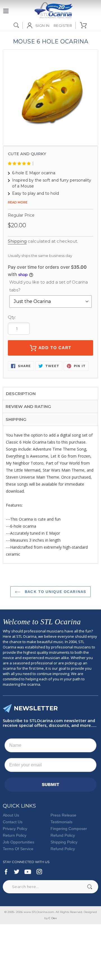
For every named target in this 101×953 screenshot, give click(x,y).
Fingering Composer (68, 828)
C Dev (53, 918)
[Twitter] (16, 872)
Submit (89, 886)
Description (21, 393)
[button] (20, 163)
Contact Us (12, 822)
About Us (11, 815)
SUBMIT (50, 784)
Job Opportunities (18, 842)
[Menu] (6, 8)
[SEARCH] (16, 25)
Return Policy (14, 835)
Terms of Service (18, 849)
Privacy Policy (15, 828)
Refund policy (62, 849)
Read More (17, 202)
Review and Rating (28, 406)
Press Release (63, 815)
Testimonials (61, 822)
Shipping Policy (63, 842)
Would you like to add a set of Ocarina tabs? (48, 286)
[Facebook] (6, 872)
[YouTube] (27, 872)
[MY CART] (84, 25)
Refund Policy (62, 835)
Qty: (12, 317)
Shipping (17, 241)
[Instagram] (39, 872)
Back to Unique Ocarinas (54, 591)
